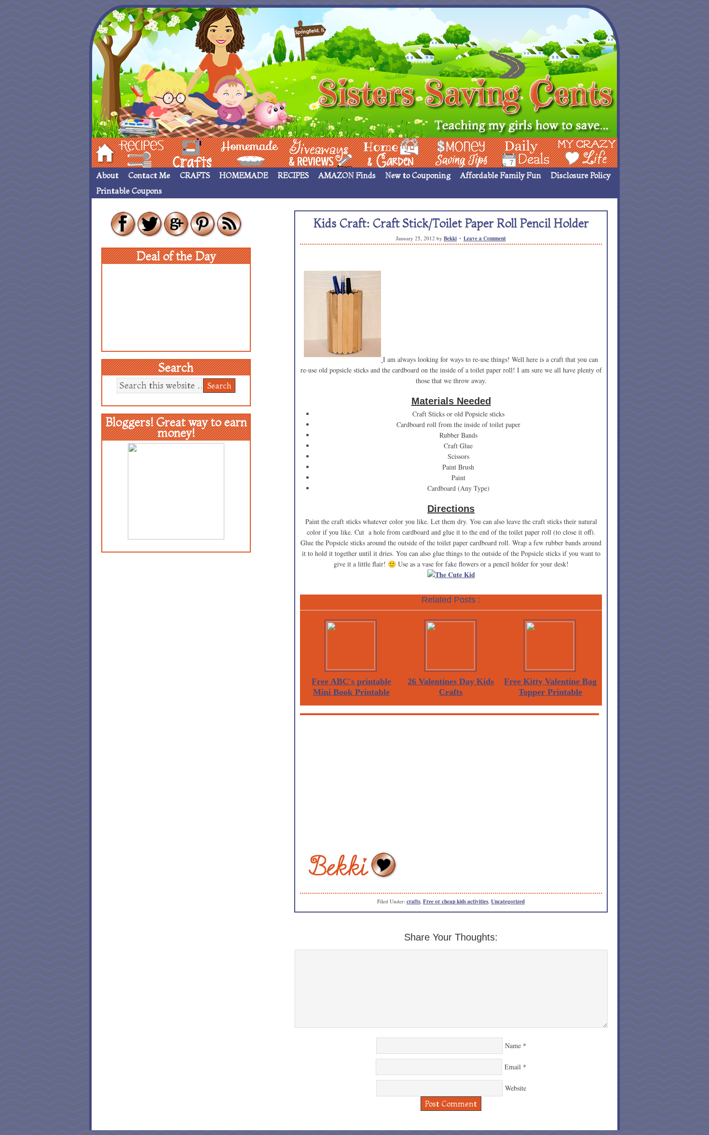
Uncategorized (508, 901)
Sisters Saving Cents (354, 71)
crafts (413, 901)
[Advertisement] (451, 782)
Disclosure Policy (581, 175)
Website (515, 1088)
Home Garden (382, 151)
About (107, 175)
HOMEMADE (243, 175)
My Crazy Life (571, 151)
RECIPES (293, 175)
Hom (102, 151)
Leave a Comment (485, 238)
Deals (521, 151)
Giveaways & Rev (312, 151)
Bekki (450, 238)
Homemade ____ (238, 151)
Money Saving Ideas (458, 151)
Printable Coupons (129, 190)
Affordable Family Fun (500, 175)
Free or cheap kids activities (455, 901)
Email (512, 1066)
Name (513, 1045)
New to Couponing (417, 175)
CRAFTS (195, 175)
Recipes (133, 151)
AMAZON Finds (347, 175)
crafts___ (178, 151)
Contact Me (149, 175)
